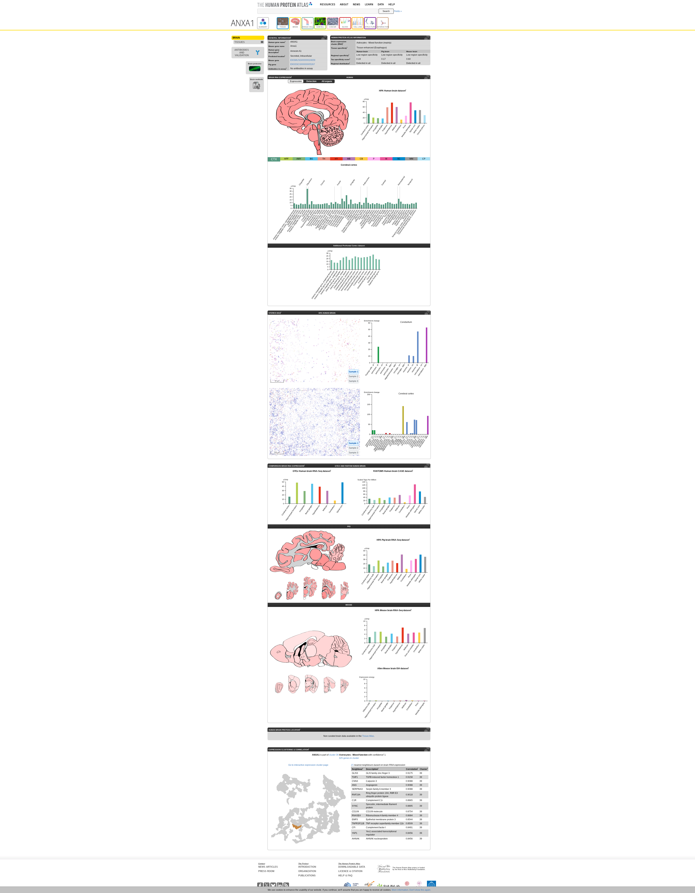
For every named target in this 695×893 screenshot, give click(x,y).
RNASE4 (356, 815)
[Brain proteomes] (255, 69)
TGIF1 (355, 777)
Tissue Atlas (368, 736)
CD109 (355, 811)
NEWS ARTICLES (268, 866)
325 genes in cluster (349, 758)
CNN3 (355, 781)
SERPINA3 (357, 789)
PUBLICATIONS (307, 875)
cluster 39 (334, 755)
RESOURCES (327, 4)
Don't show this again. (420, 890)
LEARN (369, 4)
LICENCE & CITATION (350, 871)
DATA (381, 4)
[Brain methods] (256, 86)
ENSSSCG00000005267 (302, 64)
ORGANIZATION (307, 871)
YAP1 (354, 833)
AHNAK (355, 838)
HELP (391, 4)
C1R (354, 800)
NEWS (356, 4)
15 (352, 765)
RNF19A (356, 794)
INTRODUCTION (307, 866)
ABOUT (344, 4)
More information (400, 890)
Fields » (398, 11)
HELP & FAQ (345, 875)
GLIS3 (355, 773)
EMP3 (355, 819)
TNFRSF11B (358, 823)
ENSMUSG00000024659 (302, 60)
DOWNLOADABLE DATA (351, 866)
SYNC (355, 806)
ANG (354, 785)
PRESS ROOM (266, 871)
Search (386, 11)
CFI (353, 827)
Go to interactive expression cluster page (308, 765)
